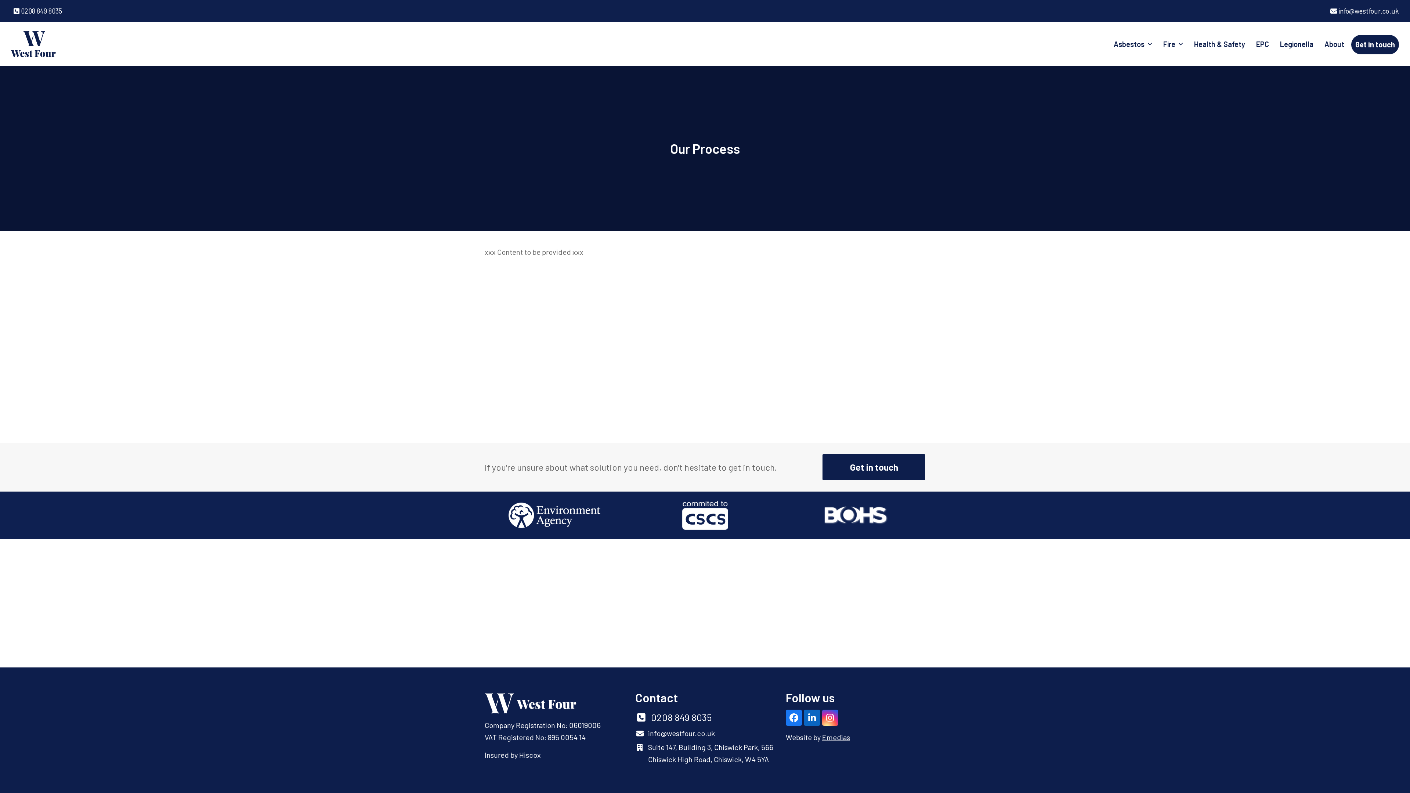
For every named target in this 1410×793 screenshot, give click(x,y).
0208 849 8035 (41, 11)
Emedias (836, 737)
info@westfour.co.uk (1368, 11)
